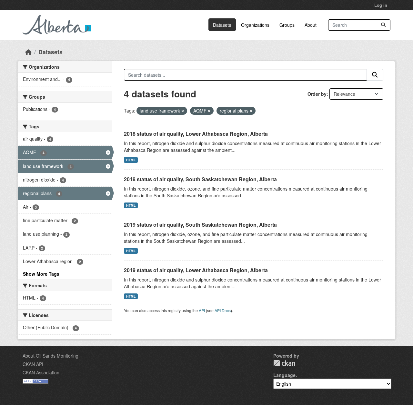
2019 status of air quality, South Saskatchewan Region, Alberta (200, 224)
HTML (131, 159)
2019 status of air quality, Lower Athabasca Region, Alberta (196, 270)
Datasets (222, 25)
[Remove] (182, 111)
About (311, 25)
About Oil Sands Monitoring (50, 355)
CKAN (284, 363)
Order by (317, 94)
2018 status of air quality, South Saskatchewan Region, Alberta (200, 179)
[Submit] (383, 25)
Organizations (255, 25)
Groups (287, 25)
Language (284, 375)
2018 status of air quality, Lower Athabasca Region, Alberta (196, 133)
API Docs (223, 310)
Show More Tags (41, 274)
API (202, 310)
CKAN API (33, 364)
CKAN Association (41, 372)
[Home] (28, 52)
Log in (380, 5)
